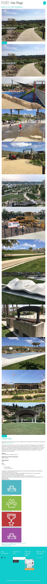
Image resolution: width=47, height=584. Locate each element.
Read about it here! (8, 443)
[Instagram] (4, 558)
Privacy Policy (39, 557)
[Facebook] (2, 558)
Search (15, 561)
